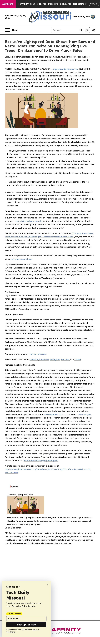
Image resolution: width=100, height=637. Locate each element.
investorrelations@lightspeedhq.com (41, 460)
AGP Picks (7, 4)
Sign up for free (26, 624)
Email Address (14, 613)
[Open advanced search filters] (87, 30)
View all (94, 4)
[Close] (47, 584)
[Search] (81, 30)
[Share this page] (93, 30)
